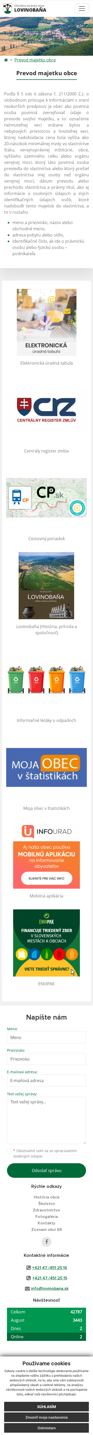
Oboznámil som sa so (45, 1153)
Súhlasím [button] (46, 1406)
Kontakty (46, 1223)
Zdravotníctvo (46, 1210)
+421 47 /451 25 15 (49, 1278)
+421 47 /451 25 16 (49, 1268)
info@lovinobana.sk (49, 1288)
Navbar (12, 8)
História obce (46, 1197)
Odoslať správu (46, 1170)
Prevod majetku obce (35, 60)
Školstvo (46, 1204)
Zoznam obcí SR (46, 1230)
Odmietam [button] (46, 1428)
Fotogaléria (46, 1217)
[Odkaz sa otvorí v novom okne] (46, 1242)
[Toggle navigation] (82, 8)
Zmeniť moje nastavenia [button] (46, 1417)
